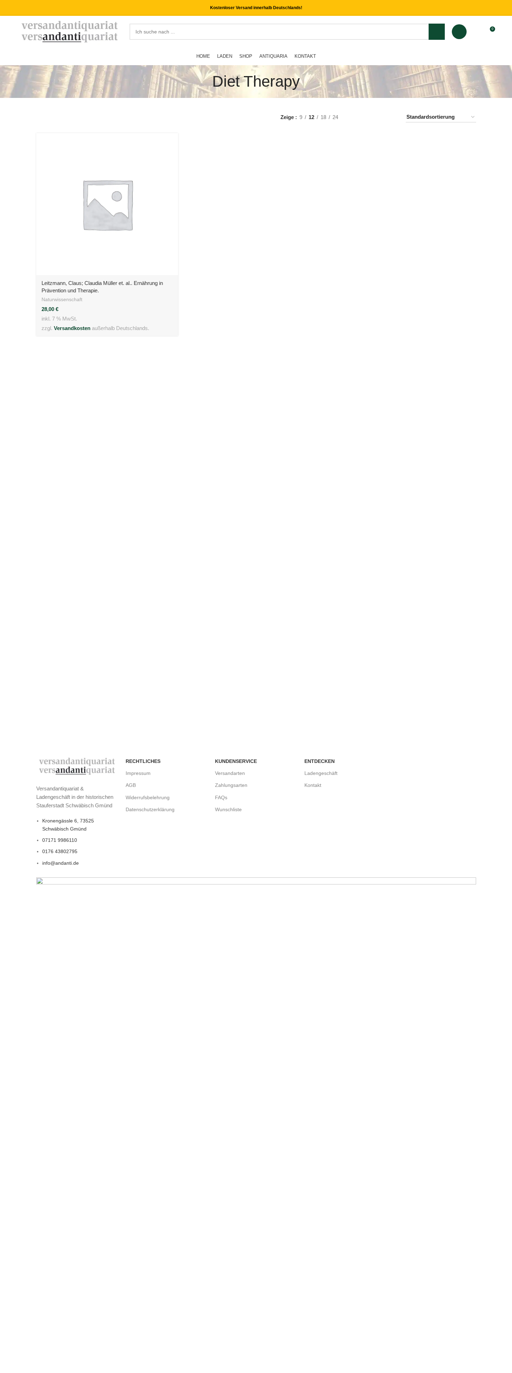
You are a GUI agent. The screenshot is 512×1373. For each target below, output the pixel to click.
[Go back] (203, 81)
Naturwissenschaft (62, 299)
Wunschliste (228, 809)
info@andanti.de (60, 863)
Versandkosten (72, 328)
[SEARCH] (437, 32)
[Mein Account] (459, 32)
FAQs (221, 797)
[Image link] (77, 766)
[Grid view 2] (367, 117)
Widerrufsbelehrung (148, 797)
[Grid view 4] (391, 117)
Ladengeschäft (320, 773)
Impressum (138, 773)
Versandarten (230, 773)
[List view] (355, 117)
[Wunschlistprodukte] (476, 32)
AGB (131, 785)
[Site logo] (70, 31)
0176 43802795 (59, 851)
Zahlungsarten (231, 785)
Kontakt (312, 785)
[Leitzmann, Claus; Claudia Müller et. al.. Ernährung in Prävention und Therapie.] (107, 204)
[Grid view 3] (379, 117)
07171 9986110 (59, 840)
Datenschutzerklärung (150, 809)
